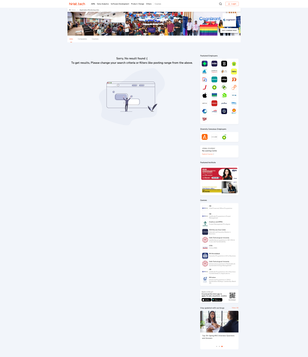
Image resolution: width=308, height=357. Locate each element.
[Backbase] (224, 64)
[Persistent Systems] (234, 87)
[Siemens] (214, 79)
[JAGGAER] (205, 87)
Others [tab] (149, 4)
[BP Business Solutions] (224, 137)
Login (233, 4)
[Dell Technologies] (234, 103)
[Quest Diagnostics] (224, 87)
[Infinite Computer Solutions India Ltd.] (205, 72)
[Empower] (214, 111)
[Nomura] (214, 103)
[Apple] (205, 95)
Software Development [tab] (120, 4)
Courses (158, 4)
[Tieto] (234, 72)
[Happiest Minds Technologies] (234, 64)
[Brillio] (214, 64)
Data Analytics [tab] (103, 4)
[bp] (214, 87)
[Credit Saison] (214, 95)
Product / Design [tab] (137, 4)
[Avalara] (205, 137)
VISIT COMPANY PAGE (229, 30)
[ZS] (224, 72)
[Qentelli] (224, 111)
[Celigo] (224, 79)
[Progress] (224, 95)
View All (235, 308)
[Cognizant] (205, 111)
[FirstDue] (205, 79)
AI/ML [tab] (93, 4)
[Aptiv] (205, 103)
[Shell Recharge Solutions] (234, 111)
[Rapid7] (234, 79)
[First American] (234, 95)
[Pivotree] (224, 103)
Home (73, 10)
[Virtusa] (205, 64)
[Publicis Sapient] (214, 72)
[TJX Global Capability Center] (205, 119)
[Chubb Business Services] (214, 137)
